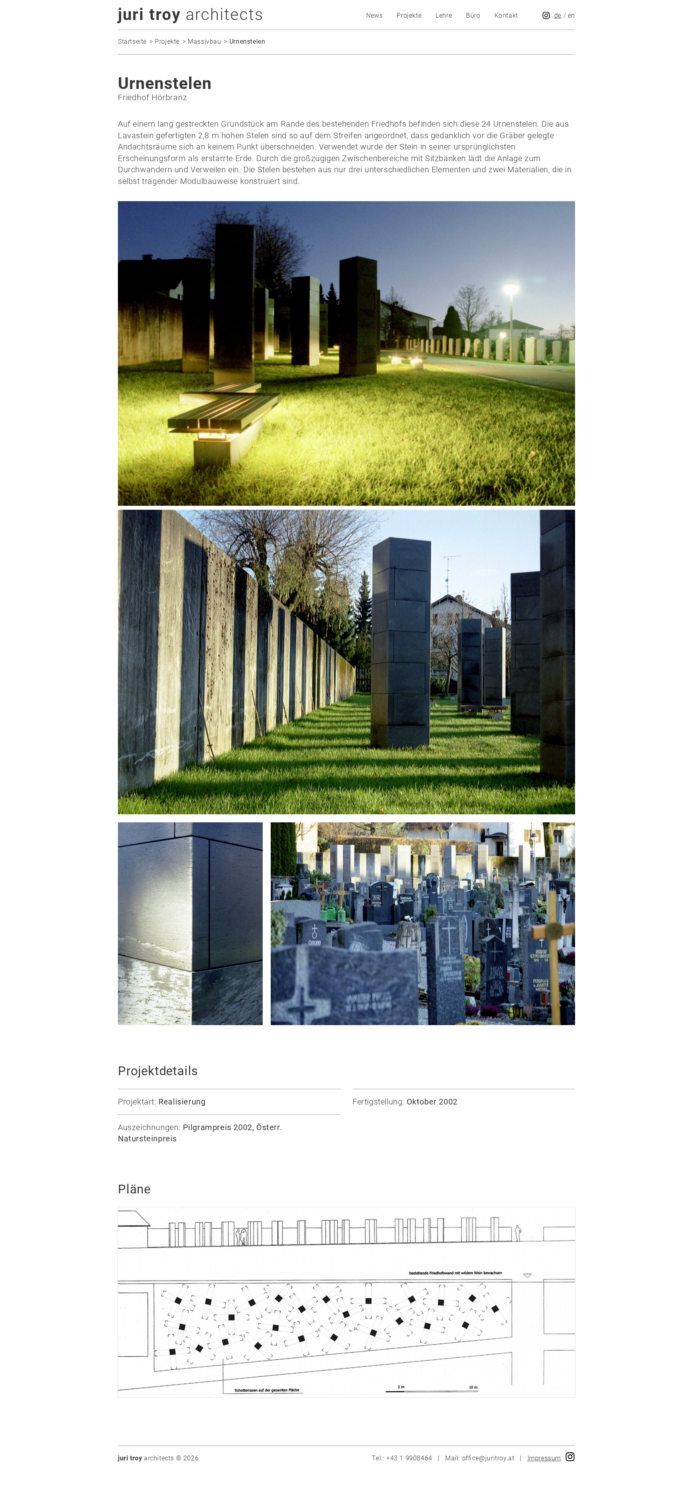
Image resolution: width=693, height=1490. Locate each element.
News (374, 15)
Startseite (132, 41)
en (571, 15)
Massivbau (204, 41)
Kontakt (506, 15)
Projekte (409, 15)
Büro (473, 15)
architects (190, 14)
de (557, 15)
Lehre (444, 15)
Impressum (544, 1458)
